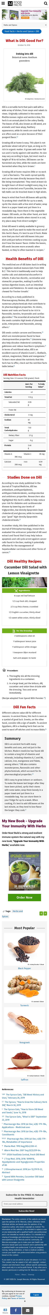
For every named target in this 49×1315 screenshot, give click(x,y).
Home (17, 1275)
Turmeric (24, 1005)
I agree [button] (36, 1295)
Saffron (24, 1079)
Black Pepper (24, 968)
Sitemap (31, 1275)
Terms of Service (18, 1298)
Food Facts (10, 31)
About (23, 1275)
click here (42, 1260)
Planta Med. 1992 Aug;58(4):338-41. (20, 1146)
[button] (24, 1301)
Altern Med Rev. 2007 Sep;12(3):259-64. (22, 1150)
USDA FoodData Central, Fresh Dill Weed (26, 1154)
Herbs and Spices (25, 31)
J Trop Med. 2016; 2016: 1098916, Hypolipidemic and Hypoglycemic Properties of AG (23, 1162)
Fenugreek (24, 1042)
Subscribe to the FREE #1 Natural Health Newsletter (24, 1197)
